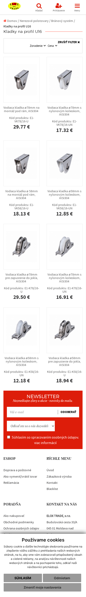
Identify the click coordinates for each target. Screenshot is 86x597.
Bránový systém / (63, 21)
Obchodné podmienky (18, 522)
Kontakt (52, 483)
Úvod (50, 470)
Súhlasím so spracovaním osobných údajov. (45, 440)
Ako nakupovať (13, 516)
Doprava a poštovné (17, 470)
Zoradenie (36, 46)
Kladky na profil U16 (17, 26)
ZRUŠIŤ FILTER (68, 42)
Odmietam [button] (62, 578)
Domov (11, 21)
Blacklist (52, 489)
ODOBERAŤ (68, 412)
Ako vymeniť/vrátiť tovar (20, 477)
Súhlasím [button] (22, 578)
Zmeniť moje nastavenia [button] (42, 587)
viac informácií (45, 443)
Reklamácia (11, 483)
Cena (51, 46)
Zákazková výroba (59, 477)
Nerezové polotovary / (35, 21)
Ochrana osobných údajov (21, 528)
